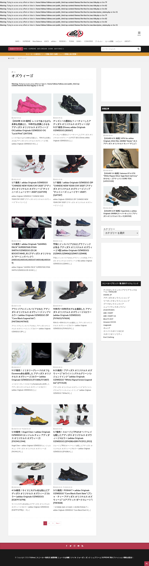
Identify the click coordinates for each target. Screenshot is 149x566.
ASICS (46, 41)
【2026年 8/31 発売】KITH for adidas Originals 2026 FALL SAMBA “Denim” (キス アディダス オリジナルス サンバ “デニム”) (120, 141)
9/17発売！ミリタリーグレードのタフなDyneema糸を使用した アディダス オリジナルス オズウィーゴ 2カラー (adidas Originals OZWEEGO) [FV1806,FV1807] (31, 375)
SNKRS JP (107, 295)
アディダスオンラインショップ (116, 298)
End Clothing (108, 337)
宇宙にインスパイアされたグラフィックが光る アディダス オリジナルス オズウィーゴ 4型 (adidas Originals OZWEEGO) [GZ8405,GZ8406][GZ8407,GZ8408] (72, 249)
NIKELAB (113, 292)
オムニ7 (106, 328)
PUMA (71, 41)
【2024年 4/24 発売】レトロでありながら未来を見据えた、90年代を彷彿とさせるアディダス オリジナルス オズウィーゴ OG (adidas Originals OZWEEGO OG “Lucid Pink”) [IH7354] (31, 127)
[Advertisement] (121, 84)
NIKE (17, 41)
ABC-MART (108, 313)
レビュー (119, 41)
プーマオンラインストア (113, 304)
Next (57, 523)
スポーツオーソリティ (112, 334)
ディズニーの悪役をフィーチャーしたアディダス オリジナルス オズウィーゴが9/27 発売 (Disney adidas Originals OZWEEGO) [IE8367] (72, 126)
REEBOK (62, 41)
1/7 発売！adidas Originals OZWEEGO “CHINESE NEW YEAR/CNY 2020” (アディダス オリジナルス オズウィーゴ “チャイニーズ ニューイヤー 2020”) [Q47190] (31, 187)
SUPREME (26, 41)
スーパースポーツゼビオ (113, 331)
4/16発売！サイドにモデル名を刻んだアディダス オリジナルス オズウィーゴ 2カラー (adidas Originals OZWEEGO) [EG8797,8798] (31, 495)
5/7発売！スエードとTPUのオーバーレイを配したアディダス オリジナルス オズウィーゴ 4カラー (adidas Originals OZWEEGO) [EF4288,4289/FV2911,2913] (72, 437)
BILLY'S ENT (108, 319)
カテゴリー (109, 229)
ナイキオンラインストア (113, 290)
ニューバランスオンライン (114, 307)
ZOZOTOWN (108, 310)
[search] (138, 49)
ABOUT (127, 41)
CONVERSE (88, 41)
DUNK (50, 49)
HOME (12, 58)
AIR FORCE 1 (59, 49)
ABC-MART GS (109, 316)
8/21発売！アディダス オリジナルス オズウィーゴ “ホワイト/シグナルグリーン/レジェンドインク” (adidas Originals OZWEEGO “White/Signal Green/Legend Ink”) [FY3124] (72, 376)
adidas (53, 41)
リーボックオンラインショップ (116, 301)
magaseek (107, 325)
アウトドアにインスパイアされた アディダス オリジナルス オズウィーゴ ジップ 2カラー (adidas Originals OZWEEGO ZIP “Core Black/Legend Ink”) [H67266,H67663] (31, 315)
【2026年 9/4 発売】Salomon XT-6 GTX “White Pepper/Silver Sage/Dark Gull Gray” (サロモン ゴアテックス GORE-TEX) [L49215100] (120, 177)
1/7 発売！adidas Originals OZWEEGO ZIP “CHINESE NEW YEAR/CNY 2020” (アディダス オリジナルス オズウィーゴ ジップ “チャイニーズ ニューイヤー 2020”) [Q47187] (73, 189)
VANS (78, 41)
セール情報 (109, 41)
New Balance (37, 41)
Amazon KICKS (109, 322)
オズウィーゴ (22, 58)
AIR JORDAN (42, 49)
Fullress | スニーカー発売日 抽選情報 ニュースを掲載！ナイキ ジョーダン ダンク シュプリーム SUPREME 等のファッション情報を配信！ (82, 557)
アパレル (98, 41)
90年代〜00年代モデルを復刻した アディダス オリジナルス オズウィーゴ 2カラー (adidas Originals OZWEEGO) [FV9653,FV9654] (72, 314)
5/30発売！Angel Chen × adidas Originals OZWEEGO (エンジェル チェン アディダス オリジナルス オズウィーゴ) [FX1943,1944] (31, 437)
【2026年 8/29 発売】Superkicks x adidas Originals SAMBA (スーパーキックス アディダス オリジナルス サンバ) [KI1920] (120, 213)
